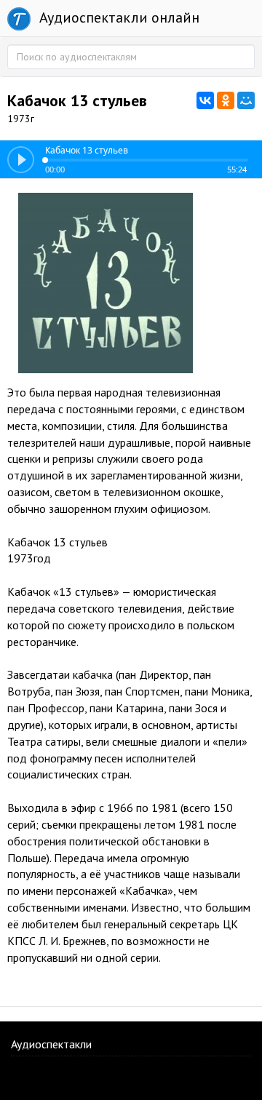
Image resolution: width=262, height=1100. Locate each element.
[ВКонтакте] (205, 100)
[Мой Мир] (246, 100)
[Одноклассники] (225, 100)
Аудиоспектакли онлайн (117, 17)
